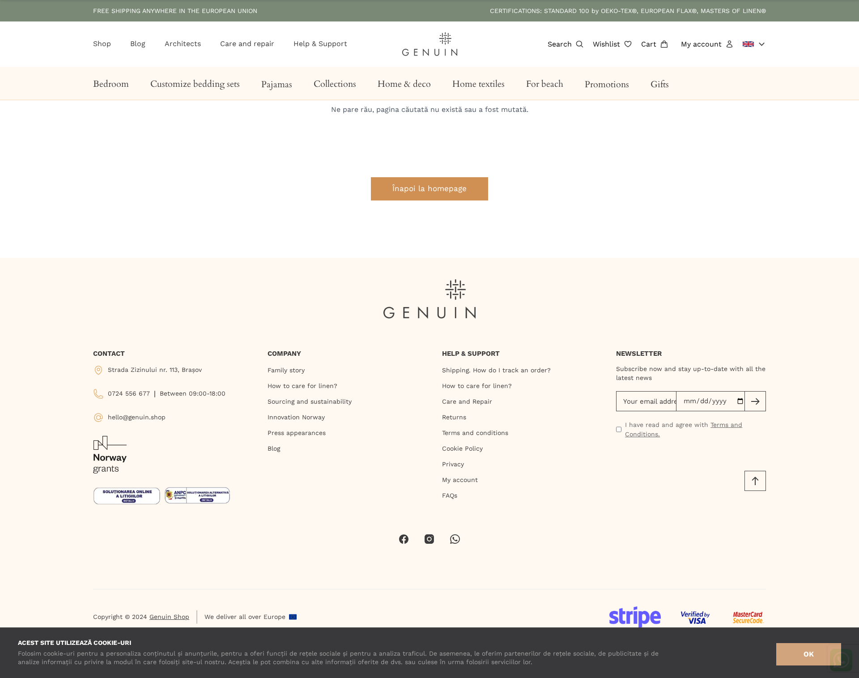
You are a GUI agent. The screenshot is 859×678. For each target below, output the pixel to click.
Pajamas (276, 84)
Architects (183, 43)
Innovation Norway (296, 417)
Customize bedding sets (195, 84)
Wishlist (606, 44)
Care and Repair (467, 401)
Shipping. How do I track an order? (496, 370)
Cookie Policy (462, 448)
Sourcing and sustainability (310, 401)
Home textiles (478, 84)
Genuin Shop (169, 616)
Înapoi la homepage (429, 188)
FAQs (449, 495)
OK (809, 654)
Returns (454, 417)
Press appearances (297, 432)
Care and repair (247, 43)
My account (701, 44)
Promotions (607, 84)
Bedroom (111, 84)
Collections (335, 84)
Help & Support (320, 43)
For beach (544, 84)
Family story (286, 370)
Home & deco (404, 84)
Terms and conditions (475, 432)
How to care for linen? (302, 385)
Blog (137, 43)
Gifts (660, 84)
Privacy (453, 464)
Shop (102, 43)
